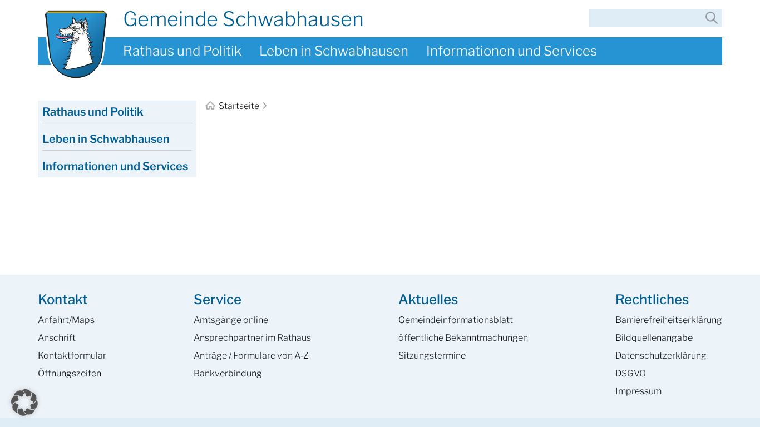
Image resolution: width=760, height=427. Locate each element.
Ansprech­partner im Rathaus (252, 337)
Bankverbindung (228, 373)
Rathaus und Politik (182, 51)
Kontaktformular (72, 355)
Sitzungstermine (432, 355)
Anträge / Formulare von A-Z (251, 355)
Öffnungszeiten (69, 373)
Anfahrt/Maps (66, 320)
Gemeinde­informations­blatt (455, 320)
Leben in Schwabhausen (333, 51)
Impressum (638, 391)
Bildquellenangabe (654, 337)
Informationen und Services (511, 51)
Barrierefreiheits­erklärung (668, 320)
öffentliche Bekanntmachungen (463, 337)
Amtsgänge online (231, 320)
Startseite (239, 106)
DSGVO (630, 373)
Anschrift (57, 337)
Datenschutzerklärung (661, 355)
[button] (24, 402)
